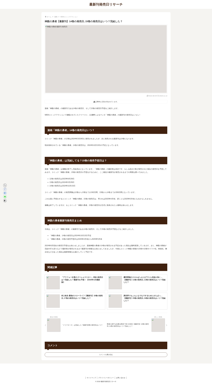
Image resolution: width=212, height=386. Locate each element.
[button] (5, 200)
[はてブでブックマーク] (5, 193)
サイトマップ (91, 378)
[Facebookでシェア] (5, 189)
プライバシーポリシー (106, 378)
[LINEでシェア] (5, 197)
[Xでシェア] (5, 185)
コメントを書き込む (106, 354)
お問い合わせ (120, 378)
